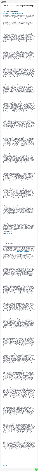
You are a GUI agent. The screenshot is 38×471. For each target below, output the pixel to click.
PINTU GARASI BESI (13, 13)
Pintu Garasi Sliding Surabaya (10, 11)
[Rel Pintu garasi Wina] (3, 2)
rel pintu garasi (18, 13)
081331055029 (23, 19)
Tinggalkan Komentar (6, 13)
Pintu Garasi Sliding (8, 243)
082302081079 (30, 19)
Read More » (5, 237)
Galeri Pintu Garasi (9, 233)
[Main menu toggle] (36, 2)
